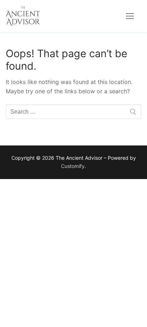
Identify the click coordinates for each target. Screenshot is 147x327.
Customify (73, 166)
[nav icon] (129, 16)
